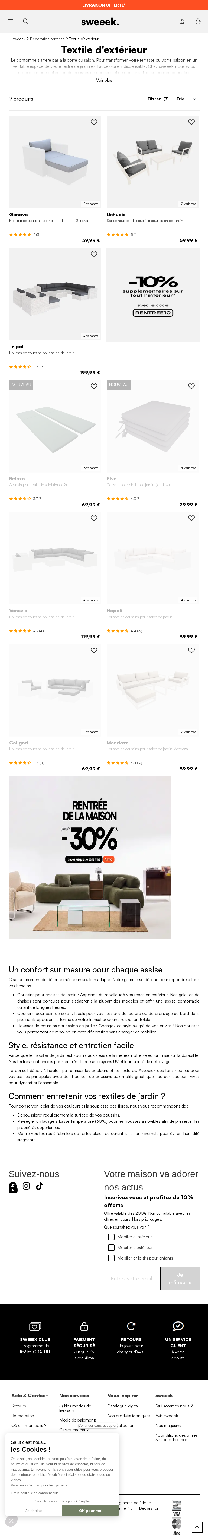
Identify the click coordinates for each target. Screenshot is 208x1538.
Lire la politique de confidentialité (34, 1493)
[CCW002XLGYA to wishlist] (94, 254)
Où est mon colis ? (29, 1425)
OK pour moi (90, 1510)
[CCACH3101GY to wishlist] (191, 122)
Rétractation (22, 1415)
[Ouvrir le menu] (10, 21)
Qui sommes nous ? (174, 1406)
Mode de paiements (78, 1420)
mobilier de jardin (50, 1055)
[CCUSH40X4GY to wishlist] (191, 386)
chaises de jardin (61, 994)
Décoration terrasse (47, 38)
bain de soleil (58, 1013)
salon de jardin (81, 1025)
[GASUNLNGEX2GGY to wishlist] (94, 386)
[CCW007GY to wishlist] (94, 650)
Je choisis (33, 1510)
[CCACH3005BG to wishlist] (191, 650)
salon (89, 60)
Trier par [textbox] (185, 99)
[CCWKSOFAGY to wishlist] (94, 122)
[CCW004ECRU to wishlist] (191, 518)
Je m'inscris (180, 1278)
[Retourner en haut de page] (197, 1527)
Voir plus (104, 80)
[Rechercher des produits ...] (25, 21)
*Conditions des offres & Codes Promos (176, 1437)
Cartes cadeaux (74, 1429)
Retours (18, 1406)
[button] (11, 1520)
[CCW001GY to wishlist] (94, 518)
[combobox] (186, 99)
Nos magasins (168, 1425)
